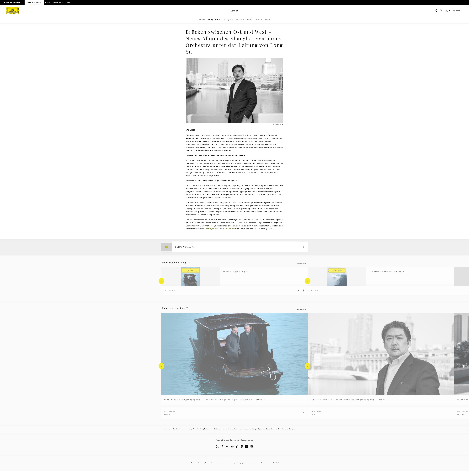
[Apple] (246, 446)
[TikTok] (236, 446)
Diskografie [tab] (228, 19)
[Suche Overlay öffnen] (441, 10)
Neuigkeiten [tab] (214, 19)
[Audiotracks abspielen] (298, 290)
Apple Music (229, 228)
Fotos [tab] (249, 19)
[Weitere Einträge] (307, 281)
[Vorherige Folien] (161, 281)
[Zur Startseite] (117, 13)
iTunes (215, 228)
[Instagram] (232, 446)
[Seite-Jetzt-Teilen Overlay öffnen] (435, 10)
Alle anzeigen (301, 263)
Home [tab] (202, 19)
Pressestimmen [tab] (263, 19)
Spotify (208, 228)
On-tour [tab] (240, 19)
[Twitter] (217, 446)
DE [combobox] (446, 11)
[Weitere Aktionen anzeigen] (303, 247)
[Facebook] (222, 446)
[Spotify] (241, 446)
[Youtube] (227, 446)
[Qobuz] (251, 446)
